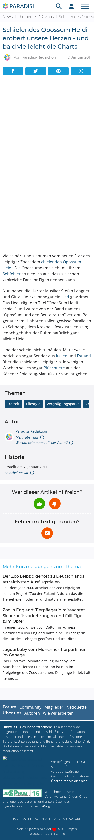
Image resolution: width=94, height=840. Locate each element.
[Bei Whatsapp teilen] (81, 71)
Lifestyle (33, 404)
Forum (9, 707)
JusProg (44, 806)
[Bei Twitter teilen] (35, 71)
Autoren (32, 713)
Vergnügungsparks (63, 404)
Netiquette (76, 707)
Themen (25, 16)
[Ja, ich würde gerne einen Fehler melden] (47, 533)
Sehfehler (12, 274)
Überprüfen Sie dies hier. (69, 781)
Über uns (12, 713)
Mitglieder (53, 707)
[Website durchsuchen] (59, 6)
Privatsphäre (70, 819)
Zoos (49, 16)
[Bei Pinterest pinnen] (58, 71)
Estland (84, 356)
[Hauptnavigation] (85, 6)
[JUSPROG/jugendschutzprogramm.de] (22, 793)
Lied (65, 297)
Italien (61, 356)
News (8, 16)
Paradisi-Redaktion (31, 431)
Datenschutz (45, 819)
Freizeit (13, 404)
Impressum (22, 819)
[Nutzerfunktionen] (71, 6)
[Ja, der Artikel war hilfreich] (39, 503)
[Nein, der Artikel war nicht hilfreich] (55, 503)
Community (30, 707)
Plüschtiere (54, 368)
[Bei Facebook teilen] (13, 71)
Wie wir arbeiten (58, 713)
